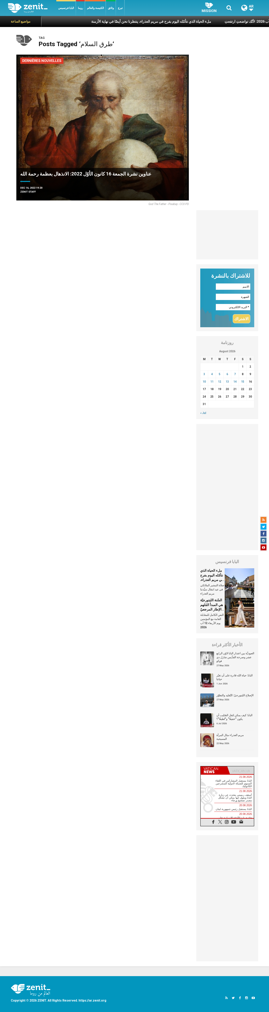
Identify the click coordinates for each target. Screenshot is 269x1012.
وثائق (111, 7)
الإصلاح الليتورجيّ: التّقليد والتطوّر (235, 695)
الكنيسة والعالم (95, 7)
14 (235, 381)
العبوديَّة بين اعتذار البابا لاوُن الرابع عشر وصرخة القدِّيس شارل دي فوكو (235, 657)
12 (219, 381)
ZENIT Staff (28, 191)
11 (211, 381)
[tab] (214, 770)
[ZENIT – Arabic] (32, 8)
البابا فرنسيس (66, 7)
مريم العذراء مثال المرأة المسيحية (230, 737)
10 (204, 381)
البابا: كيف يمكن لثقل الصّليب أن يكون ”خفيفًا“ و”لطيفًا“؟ (234, 717)
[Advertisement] (227, 234)
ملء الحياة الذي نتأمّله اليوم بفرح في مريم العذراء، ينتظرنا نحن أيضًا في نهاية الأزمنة (127, 21)
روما (80, 7)
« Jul (203, 413)
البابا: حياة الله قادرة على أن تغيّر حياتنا (234, 677)
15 (242, 381)
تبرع (120, 7)
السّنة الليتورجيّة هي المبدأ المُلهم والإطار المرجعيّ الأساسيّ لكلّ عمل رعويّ (211, 609)
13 (227, 381)
